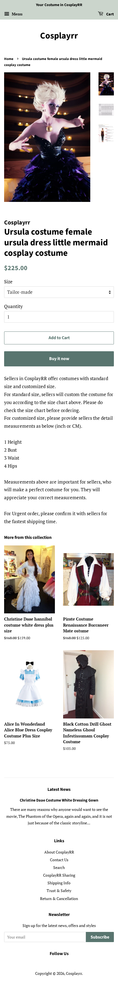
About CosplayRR (59, 852)
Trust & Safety (59, 890)
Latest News (59, 789)
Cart (109, 14)
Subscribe (100, 937)
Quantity (13, 306)
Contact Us (59, 859)
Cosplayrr (59, 36)
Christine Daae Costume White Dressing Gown (59, 800)
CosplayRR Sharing (59, 875)
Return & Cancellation (59, 898)
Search (59, 867)
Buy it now (59, 359)
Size (8, 281)
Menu (17, 14)
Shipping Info (59, 882)
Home (8, 58)
